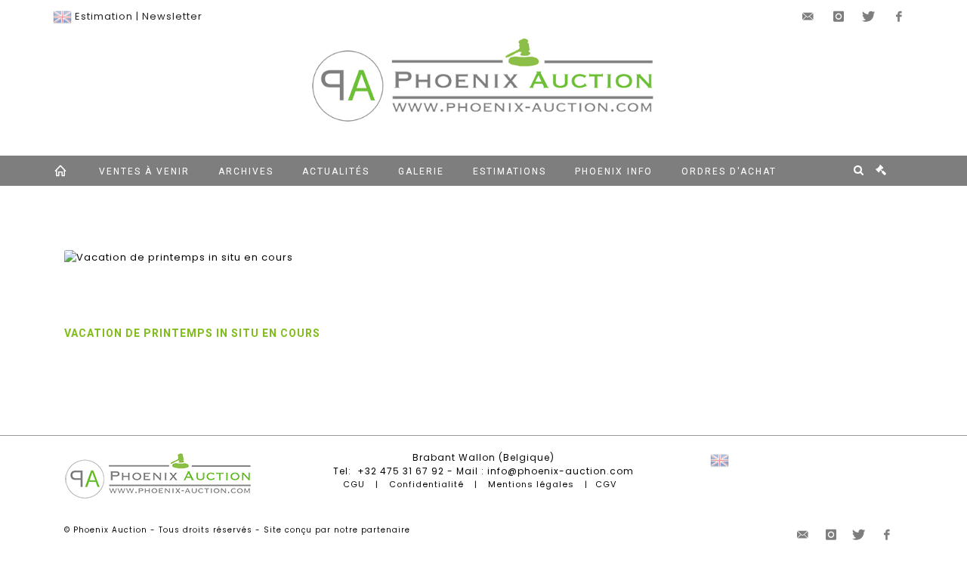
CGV (605, 484)
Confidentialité (426, 484)
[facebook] (899, 16)
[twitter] (869, 16)
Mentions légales (531, 484)
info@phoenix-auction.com (560, 471)
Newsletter (172, 16)
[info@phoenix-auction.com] (808, 16)
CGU (354, 484)
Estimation (104, 16)
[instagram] (838, 16)
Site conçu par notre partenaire (337, 530)
